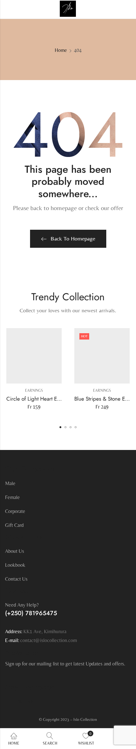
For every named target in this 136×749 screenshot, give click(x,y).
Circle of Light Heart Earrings (39, 398)
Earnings (34, 390)
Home (61, 50)
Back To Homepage (73, 238)
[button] (60, 427)
